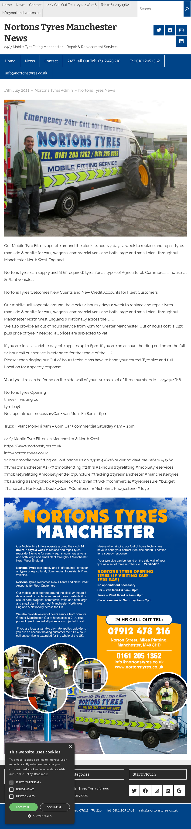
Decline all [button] (55, 807)
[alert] (40, 783)
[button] (39, 816)
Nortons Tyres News (96, 90)
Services (80, 795)
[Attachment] (95, 501)
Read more (41, 774)
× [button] (70, 747)
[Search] (187, 9)
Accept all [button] (23, 807)
